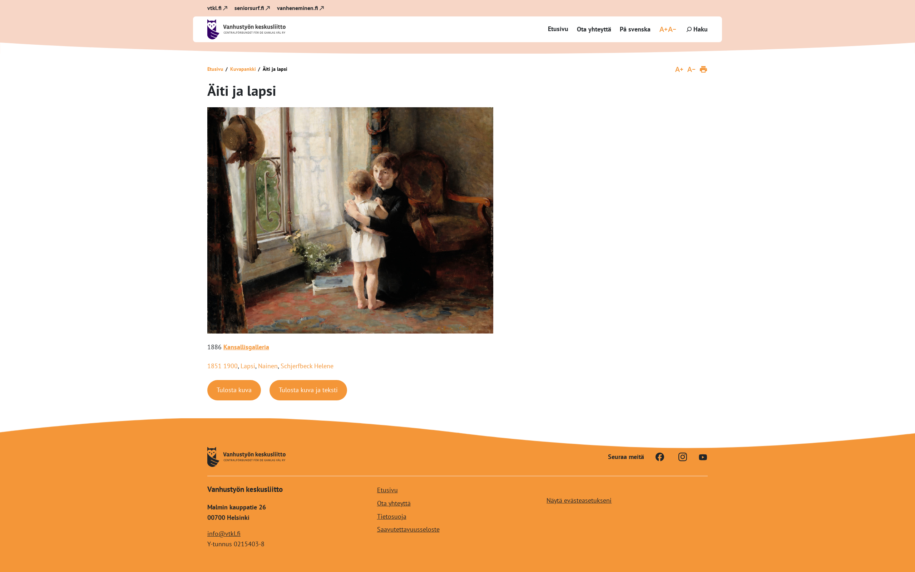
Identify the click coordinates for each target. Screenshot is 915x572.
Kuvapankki (243, 69)
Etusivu (558, 29)
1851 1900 (222, 366)
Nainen (268, 366)
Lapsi (248, 366)
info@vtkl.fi (224, 533)
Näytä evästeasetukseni (579, 500)
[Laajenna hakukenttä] (696, 29)
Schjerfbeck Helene (307, 366)
